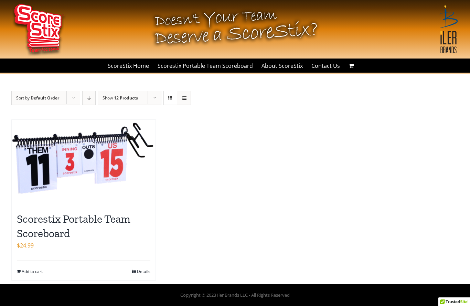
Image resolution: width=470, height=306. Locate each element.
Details (143, 271)
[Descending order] (89, 98)
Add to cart (32, 271)
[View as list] (184, 98)
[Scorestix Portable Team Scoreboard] (84, 162)
